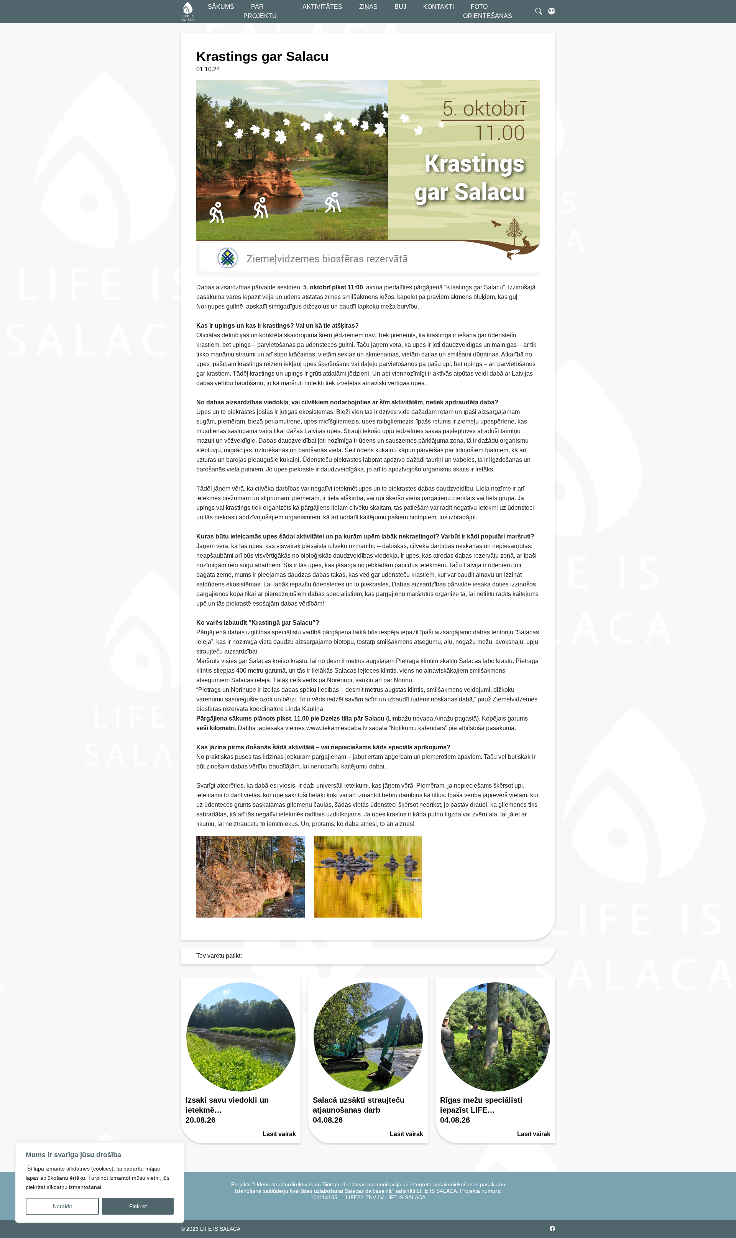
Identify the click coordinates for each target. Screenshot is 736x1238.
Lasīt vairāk (279, 1134)
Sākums (221, 6)
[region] (99, 1182)
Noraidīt (62, 1206)
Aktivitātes (322, 6)
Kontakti (438, 6)
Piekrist (138, 1206)
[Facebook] (552, 1229)
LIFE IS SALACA (220, 1229)
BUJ (400, 6)
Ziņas (368, 6)
